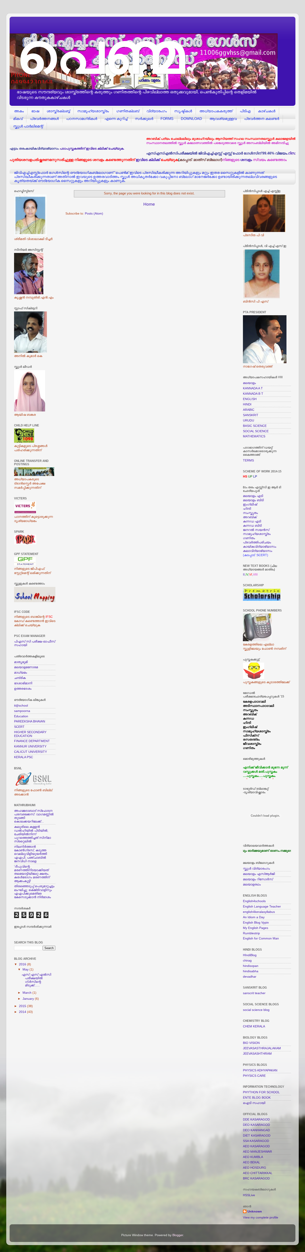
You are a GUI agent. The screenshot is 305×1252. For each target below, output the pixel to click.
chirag (247, 960)
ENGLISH (250, 399)
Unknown (254, 1211)
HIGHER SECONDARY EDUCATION (30, 733)
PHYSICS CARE (254, 1075)
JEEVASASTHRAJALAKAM (262, 1048)
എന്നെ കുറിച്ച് (115, 119)
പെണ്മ (100, 54)
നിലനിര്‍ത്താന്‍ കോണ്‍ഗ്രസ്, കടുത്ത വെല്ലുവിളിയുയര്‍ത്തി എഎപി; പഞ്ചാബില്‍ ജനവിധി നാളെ (30, 854)
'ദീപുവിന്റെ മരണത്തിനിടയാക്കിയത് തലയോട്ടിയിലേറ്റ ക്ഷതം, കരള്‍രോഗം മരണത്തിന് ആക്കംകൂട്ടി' (32, 874)
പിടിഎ (245, 111)
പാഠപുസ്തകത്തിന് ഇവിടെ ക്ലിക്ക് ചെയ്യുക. (92, 148)
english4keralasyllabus (259, 912)
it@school (21, 705)
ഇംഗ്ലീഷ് (250, 504)
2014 (23, 1012)
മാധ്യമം (20, 672)
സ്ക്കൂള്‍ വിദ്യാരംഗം (256, 868)
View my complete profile (260, 1217)
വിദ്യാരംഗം (156, 111)
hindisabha (250, 971)
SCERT (19, 726)
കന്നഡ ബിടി (252, 525)
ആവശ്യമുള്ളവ (223, 119)
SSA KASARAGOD (256, 1141)
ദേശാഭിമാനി (23, 683)
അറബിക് (250, 517)
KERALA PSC (23, 757)
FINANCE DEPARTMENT (32, 741)
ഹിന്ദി (247, 508)
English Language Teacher (262, 906)
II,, (246, 574)
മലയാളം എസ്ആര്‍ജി (259, 874)
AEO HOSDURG (254, 1167)
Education (21, 716)
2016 (23, 964)
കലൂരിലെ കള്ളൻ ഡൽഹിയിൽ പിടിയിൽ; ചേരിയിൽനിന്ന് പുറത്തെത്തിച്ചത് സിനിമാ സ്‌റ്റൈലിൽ (32, 834)
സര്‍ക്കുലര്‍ (144, 119)
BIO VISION (251, 1043)
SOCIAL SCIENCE (256, 431)
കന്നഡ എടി (252, 521)
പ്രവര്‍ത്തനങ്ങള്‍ (44, 119)
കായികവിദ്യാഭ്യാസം (259, 546)
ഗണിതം (249, 538)
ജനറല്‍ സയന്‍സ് (256, 530)
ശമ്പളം (246, 160)
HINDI (247, 404)
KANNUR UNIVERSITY (30, 746)
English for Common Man (261, 938)
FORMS (167, 119)
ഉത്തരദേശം (22, 688)
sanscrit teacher (254, 993)
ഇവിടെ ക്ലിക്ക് (148, 160)
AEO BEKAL (251, 1162)
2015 (23, 1006)
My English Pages (255, 928)
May (26, 969)
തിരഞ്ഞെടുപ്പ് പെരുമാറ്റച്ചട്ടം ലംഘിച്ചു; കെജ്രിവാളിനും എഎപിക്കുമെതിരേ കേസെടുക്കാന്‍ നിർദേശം (34, 892)
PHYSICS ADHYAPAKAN (260, 1070)
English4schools (254, 901)
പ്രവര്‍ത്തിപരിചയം (257, 542)
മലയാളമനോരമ (26, 667)
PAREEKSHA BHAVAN (29, 721)
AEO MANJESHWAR (257, 1151)
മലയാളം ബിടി (253, 500)
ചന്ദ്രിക (20, 678)
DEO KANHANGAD (256, 1130)
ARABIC (248, 409)
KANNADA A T (253, 388)
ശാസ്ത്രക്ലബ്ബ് (58, 111)
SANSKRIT (250, 415)
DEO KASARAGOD (256, 1125)
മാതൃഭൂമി (21, 662)
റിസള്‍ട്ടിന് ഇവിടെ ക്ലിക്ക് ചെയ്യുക (274, 153)
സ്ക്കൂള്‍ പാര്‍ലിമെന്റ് (28, 126)
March (27, 992)
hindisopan (250, 966)
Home (149, 204)
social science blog (256, 1010)
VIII (255, 574)
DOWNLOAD (191, 119)
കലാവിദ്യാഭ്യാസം (257, 551)
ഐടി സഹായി (254, 1103)
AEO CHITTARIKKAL (257, 1173)
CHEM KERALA (254, 1026)
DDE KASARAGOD (256, 1119)
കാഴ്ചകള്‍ (266, 111)
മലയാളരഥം (252, 884)
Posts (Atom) (94, 213)
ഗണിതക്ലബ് (127, 111)
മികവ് (18, 119)
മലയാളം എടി (253, 496)
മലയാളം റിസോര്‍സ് (258, 879)
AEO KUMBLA (253, 1157)
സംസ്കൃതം (250, 513)
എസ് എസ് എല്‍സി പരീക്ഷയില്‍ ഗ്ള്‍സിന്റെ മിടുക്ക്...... (36, 980)
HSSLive (249, 1195)
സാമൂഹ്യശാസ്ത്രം (93, 111)
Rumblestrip (251, 933)
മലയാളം (249, 383)
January (29, 998)
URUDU (248, 420)
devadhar (249, 976)
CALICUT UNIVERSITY (30, 751)
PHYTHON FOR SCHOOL (261, 1092)
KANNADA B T (253, 393)
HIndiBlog (250, 955)
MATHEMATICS (254, 436)
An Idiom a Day (254, 917)
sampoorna (22, 711)
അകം (19, 111)
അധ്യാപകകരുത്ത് (215, 111)
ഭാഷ (35, 111)
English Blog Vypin (256, 922)
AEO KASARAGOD (256, 1146)
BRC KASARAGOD (256, 1178)
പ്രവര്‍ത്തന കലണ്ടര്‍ (261, 119)
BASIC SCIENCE (255, 426)
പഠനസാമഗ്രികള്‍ (81, 119)
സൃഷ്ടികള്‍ (183, 111)
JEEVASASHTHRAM (257, 1053)
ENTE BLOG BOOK (257, 1097)
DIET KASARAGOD (256, 1135)
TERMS (248, 460)
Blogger (177, 1235)
